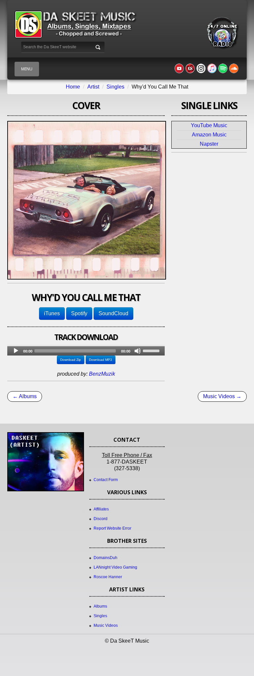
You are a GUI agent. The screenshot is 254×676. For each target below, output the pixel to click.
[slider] (152, 350)
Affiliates (101, 509)
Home (73, 87)
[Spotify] (223, 68)
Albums (100, 606)
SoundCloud (113, 313)
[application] (86, 351)
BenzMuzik (102, 374)
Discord (100, 518)
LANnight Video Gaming (115, 567)
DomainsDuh (105, 557)
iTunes (52, 313)
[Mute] (137, 351)
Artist (93, 87)
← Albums (25, 396)
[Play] (16, 351)
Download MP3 (100, 359)
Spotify (79, 313)
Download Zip (70, 359)
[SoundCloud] (234, 68)
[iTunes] (212, 68)
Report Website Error (112, 528)
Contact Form (106, 479)
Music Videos (106, 625)
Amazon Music (209, 134)
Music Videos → (222, 396)
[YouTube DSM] (179, 68)
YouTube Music (209, 125)
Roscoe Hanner (108, 577)
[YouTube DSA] (190, 68)
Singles (115, 87)
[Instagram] (201, 68)
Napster (209, 144)
